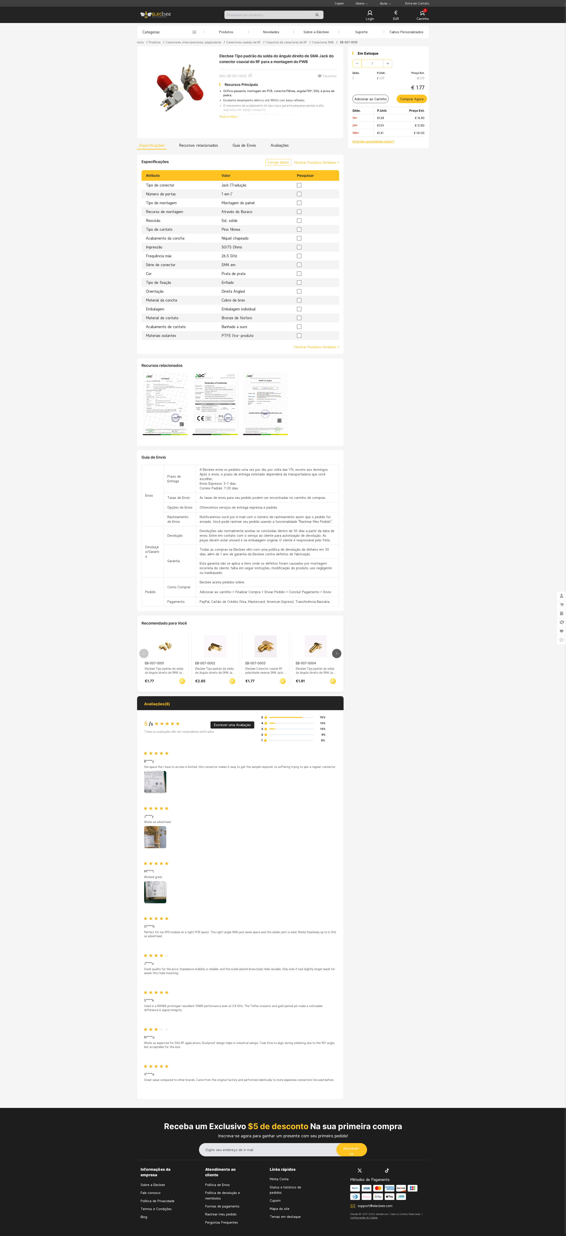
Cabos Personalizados (406, 32)
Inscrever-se (351, 1151)
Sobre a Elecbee (316, 32)
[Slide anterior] (144, 653)
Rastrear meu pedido (221, 1214)
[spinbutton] (372, 63)
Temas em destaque (285, 1217)
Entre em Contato (417, 3)
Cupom (339, 3)
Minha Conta (279, 1179)
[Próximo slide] (336, 653)
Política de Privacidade (157, 1201)
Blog (144, 1217)
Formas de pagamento (222, 1206)
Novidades (271, 32)
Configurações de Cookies (364, 1217)
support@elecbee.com (375, 1205)
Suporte (361, 32)
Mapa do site (279, 1209)
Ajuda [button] (383, 3)
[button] (369, 15)
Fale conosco (151, 1193)
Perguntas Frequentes (221, 1222)
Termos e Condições (156, 1209)
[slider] (168, 723)
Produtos (226, 32)
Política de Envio (217, 1185)
